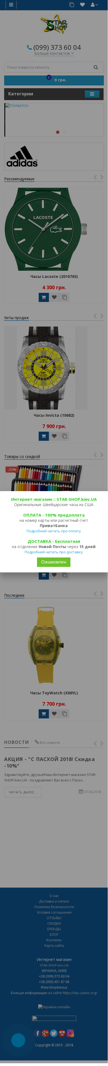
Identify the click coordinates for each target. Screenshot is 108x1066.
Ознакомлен (53, 562)
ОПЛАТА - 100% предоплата (54, 515)
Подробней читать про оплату (54, 530)
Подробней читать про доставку (54, 551)
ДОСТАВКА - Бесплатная (54, 541)
